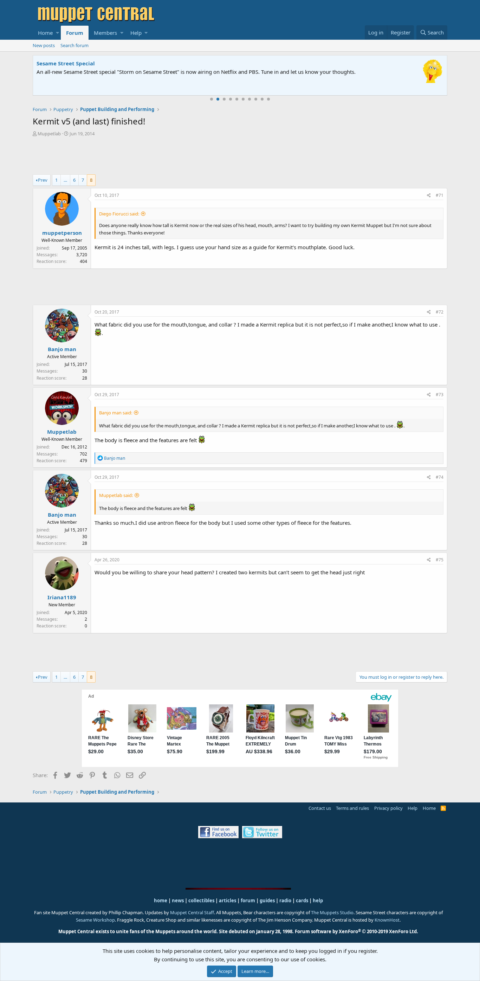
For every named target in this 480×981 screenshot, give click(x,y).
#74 (439, 477)
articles (228, 900)
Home (45, 32)
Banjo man (62, 349)
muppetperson (62, 232)
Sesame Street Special (66, 63)
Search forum (74, 45)
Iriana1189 (61, 597)
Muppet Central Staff (192, 912)
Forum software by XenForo (356, 931)
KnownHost (387, 920)
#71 (439, 195)
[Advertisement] (240, 156)
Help (136, 32)
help (318, 900)
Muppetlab (49, 133)
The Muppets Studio (332, 912)
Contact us (320, 808)
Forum (74, 32)
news (178, 900)
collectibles (201, 900)
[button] (57, 33)
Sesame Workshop (95, 920)
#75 (439, 560)
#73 (439, 395)
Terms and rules (352, 808)
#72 (439, 312)
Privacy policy (388, 808)
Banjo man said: (115, 412)
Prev (42, 180)
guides (267, 900)
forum (248, 900)
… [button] (65, 180)
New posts (44, 45)
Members (105, 32)
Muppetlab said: (116, 495)
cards (302, 900)
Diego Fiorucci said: (119, 214)
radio (285, 900)
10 (268, 99)
